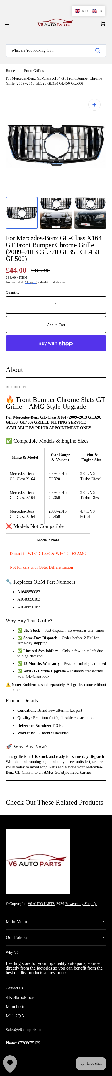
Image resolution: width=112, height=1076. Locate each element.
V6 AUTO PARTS (41, 903)
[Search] (98, 50)
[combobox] (56, 50)
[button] (8, 23)
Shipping (31, 282)
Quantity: (13, 292)
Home (10, 70)
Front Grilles (34, 70)
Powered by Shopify (81, 903)
